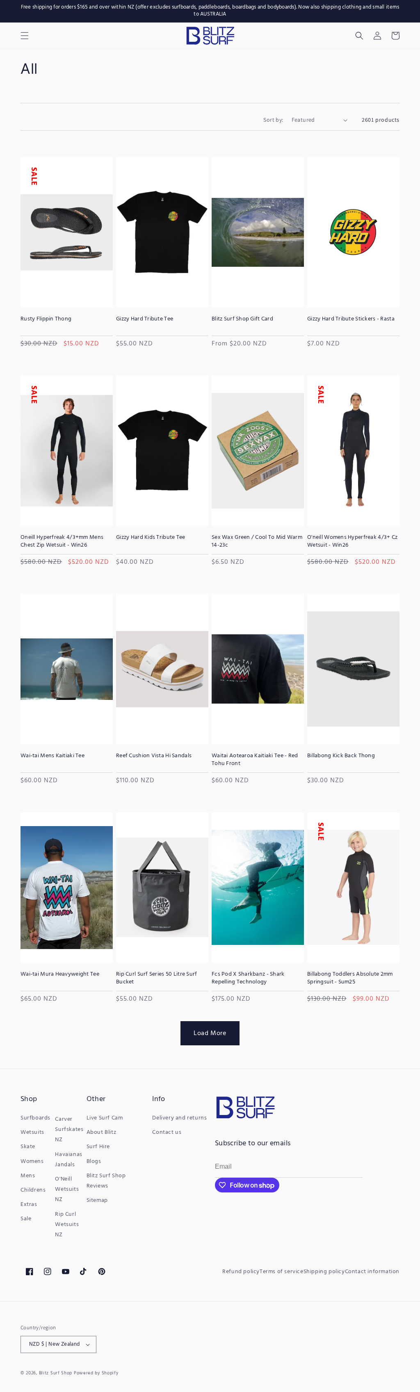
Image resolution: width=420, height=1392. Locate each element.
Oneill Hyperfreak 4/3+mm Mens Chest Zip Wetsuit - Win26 (62, 541)
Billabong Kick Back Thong (341, 756)
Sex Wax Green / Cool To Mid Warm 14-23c (257, 541)
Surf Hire (98, 1146)
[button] (359, 36)
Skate (28, 1146)
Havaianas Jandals (68, 1159)
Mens (28, 1176)
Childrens (33, 1190)
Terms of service (282, 1271)
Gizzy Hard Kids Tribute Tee (150, 537)
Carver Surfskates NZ (69, 1129)
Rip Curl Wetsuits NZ (67, 1225)
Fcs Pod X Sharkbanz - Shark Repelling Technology (248, 978)
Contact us (166, 1132)
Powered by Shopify (96, 1373)
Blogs (94, 1161)
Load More (210, 1033)
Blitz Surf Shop (56, 1373)
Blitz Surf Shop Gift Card (242, 319)
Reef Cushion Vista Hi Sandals (154, 756)
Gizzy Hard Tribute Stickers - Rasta (351, 319)
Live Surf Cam (105, 1118)
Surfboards (35, 1118)
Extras (29, 1204)
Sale (26, 1219)
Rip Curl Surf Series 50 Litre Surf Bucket (156, 978)
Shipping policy (324, 1271)
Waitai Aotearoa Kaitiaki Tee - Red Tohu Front (255, 759)
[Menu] (25, 36)
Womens (32, 1161)
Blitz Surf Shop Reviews (106, 1181)
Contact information (372, 1271)
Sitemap (97, 1200)
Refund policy (241, 1271)
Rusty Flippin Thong (46, 319)
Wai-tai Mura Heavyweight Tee (60, 974)
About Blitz (101, 1132)
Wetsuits (32, 1132)
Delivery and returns (179, 1118)
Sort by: (273, 119)
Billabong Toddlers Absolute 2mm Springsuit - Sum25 (350, 978)
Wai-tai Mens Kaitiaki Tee (52, 756)
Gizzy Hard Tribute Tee (144, 319)
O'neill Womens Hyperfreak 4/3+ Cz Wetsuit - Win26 (352, 541)
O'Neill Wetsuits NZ (67, 1189)
